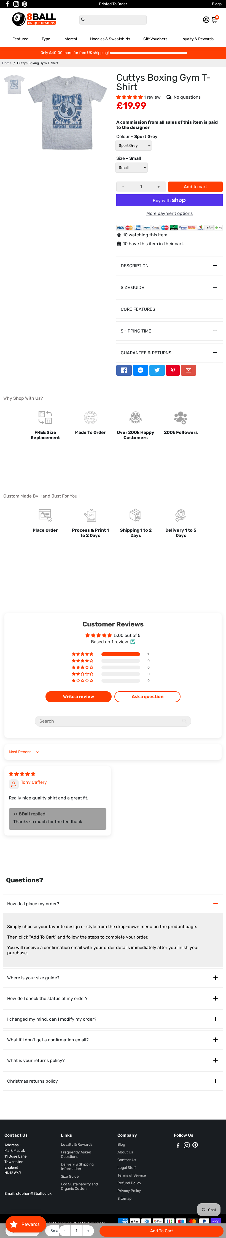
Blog (121, 1144)
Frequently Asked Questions (76, 1154)
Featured (20, 39)
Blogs (217, 4)
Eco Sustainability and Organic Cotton (79, 1186)
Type (46, 39)
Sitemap (124, 1198)
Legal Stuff (126, 1167)
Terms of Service (131, 1175)
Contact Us (126, 1160)
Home (7, 63)
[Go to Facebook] (7, 4)
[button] (130, 97)
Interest (70, 39)
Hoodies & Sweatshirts (110, 39)
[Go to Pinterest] (24, 4)
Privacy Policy (129, 1190)
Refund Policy (129, 1183)
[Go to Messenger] (140, 370)
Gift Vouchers (155, 39)
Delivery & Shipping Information (77, 1166)
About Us (125, 1152)
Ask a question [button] (147, 696)
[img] (22, 774)
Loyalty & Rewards (197, 39)
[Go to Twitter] (157, 370)
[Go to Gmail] (188, 370)
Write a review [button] (78, 696)
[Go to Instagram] (16, 4)
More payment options (169, 213)
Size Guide (70, 1176)
